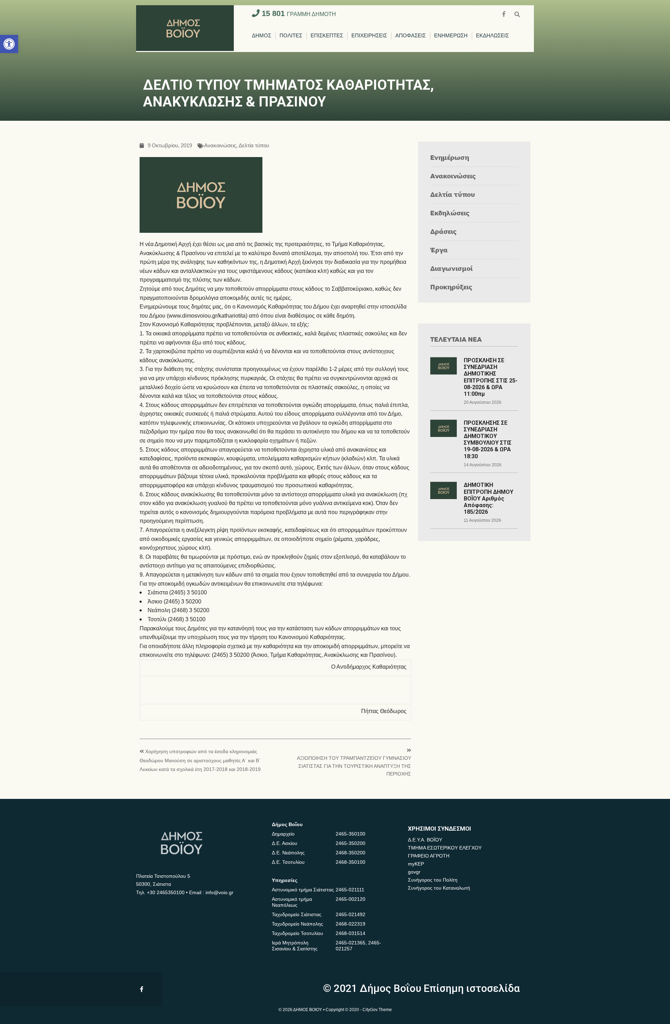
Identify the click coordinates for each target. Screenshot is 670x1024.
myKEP (416, 863)
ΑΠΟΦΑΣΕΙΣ (410, 35)
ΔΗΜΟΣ (261, 35)
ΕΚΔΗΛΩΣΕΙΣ (492, 35)
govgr (414, 871)
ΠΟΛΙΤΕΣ (291, 35)
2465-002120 (350, 899)
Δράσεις (443, 231)
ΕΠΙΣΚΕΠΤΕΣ (327, 35)
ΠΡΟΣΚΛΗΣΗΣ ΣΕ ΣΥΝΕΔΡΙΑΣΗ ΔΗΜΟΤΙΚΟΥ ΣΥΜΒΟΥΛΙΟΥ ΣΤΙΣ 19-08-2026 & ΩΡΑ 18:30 (488, 440)
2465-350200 (350, 843)
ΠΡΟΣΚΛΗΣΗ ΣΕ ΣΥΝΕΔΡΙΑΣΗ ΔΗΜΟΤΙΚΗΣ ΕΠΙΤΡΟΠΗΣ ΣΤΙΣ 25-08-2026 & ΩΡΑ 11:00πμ (491, 377)
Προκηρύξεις (451, 286)
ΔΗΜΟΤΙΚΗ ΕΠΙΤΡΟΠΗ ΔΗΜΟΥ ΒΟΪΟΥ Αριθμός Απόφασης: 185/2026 (488, 498)
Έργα (439, 249)
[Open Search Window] (517, 13)
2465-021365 (350, 942)
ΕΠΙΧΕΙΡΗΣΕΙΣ (369, 35)
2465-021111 (350, 889)
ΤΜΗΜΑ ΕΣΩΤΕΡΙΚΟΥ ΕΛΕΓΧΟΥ (445, 847)
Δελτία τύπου (254, 145)
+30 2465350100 (166, 892)
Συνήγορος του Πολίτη (432, 879)
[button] (9, 44)
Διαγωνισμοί (451, 268)
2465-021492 (350, 914)
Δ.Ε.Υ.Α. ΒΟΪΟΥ (425, 839)
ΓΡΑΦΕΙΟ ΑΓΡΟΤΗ (428, 855)
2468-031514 (350, 933)
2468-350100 (350, 862)
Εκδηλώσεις (450, 212)
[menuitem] (261, 36)
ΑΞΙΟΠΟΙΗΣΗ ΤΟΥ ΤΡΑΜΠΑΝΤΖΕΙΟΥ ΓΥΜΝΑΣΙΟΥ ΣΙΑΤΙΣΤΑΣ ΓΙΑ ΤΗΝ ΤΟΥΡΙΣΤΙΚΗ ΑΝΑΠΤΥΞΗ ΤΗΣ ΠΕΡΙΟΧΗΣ (354, 766)
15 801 (298, 13)
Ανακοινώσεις (220, 145)
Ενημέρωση (449, 157)
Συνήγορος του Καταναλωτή (439, 887)
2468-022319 (350, 923)
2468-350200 (350, 852)
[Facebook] (504, 13)
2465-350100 (350, 833)
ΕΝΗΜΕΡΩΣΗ (451, 35)
